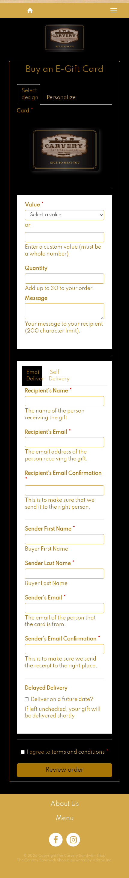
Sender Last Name (48, 563)
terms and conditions (78, 752)
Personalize (56, 97)
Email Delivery (34, 376)
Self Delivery (57, 376)
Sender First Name (48, 529)
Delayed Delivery (46, 688)
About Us (64, 804)
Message (36, 298)
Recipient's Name (46, 391)
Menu (65, 818)
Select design (30, 94)
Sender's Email (43, 598)
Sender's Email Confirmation (61, 639)
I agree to (66, 752)
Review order (64, 770)
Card (23, 111)
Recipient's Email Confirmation (63, 473)
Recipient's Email (46, 432)
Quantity (36, 268)
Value (32, 205)
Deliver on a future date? (62, 699)
